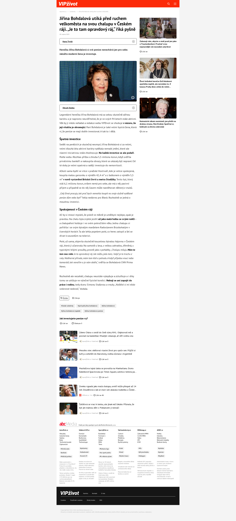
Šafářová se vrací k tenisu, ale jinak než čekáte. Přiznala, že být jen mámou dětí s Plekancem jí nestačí (106, 406)
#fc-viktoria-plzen (106, 456)
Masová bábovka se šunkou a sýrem (124, 473)
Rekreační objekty (163, 440)
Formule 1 (101, 436)
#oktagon (142, 456)
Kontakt (94, 493)
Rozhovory (82, 438)
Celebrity (73, 11)
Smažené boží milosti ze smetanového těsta (126, 468)
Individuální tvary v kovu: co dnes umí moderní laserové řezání (165, 463)
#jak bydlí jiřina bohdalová (87, 306)
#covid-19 (83, 456)
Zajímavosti (63, 444)
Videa (139, 438)
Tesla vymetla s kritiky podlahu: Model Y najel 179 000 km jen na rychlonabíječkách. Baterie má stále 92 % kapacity (67, 478)
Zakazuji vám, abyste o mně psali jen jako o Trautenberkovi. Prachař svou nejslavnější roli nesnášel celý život (158, 44)
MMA (100, 442)
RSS (101, 500)
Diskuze (78, 323)
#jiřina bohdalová (108, 306)
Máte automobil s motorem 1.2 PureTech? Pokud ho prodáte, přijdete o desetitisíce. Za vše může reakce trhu (67, 466)
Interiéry (159, 436)
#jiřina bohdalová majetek (70, 311)
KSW (139, 442)
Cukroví (120, 434)
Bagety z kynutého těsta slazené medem (126, 462)
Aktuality (62, 434)
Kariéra (85, 493)
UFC (138, 440)
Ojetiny (61, 438)
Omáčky (121, 436)
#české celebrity (67, 306)
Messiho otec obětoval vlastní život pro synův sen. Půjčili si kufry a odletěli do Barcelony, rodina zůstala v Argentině (107, 352)
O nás (103, 493)
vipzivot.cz (62, 11)
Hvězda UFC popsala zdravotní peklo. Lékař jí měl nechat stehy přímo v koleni (146, 464)
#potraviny (83, 448)
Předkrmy (121, 438)
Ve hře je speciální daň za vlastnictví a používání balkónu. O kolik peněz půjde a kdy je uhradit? (87, 475)
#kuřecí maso (123, 456)
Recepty (120, 440)
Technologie (83, 442)
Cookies (63, 500)
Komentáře (83, 436)
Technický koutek (65, 442)
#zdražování (84, 452)
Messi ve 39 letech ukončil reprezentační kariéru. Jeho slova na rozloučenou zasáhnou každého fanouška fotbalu (107, 466)
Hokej (100, 440)
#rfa (140, 448)
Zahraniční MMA (142, 434)
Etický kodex (91, 500)
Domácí (81, 434)
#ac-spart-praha (105, 453)
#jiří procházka (144, 452)
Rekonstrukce (161, 438)
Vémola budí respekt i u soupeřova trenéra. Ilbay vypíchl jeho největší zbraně (145, 473)
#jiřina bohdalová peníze (94, 311)
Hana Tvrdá (68, 41)
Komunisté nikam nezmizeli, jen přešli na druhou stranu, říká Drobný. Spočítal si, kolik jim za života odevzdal (158, 124)
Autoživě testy (64, 436)
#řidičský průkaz (66, 456)
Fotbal (100, 438)
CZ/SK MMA (141, 436)
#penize (161, 452)
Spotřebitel (83, 440)
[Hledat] (169, 3)
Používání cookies (76, 500)
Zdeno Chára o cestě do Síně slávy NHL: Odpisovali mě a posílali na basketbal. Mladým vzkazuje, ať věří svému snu (106, 334)
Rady (61, 440)
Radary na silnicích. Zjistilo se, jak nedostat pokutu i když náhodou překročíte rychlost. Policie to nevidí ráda (86, 465)
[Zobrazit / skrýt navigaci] (175, 3)
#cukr (121, 448)
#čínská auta (65, 449)
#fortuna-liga (104, 449)
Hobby (159, 434)
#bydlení (161, 456)
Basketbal (101, 434)
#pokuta (63, 453)
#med (121, 452)
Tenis (100, 444)
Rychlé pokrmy (123, 442)
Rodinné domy (162, 442)
